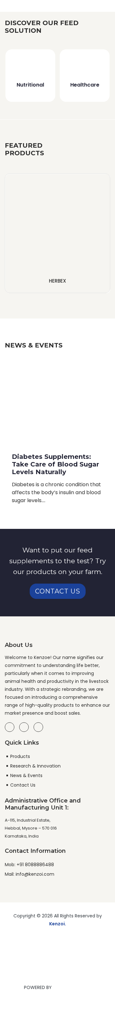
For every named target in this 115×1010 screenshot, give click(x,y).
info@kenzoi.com (34, 874)
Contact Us (57, 591)
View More (57, 270)
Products (20, 756)
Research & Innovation (35, 766)
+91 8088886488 (34, 864)
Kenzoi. (57, 924)
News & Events (26, 775)
